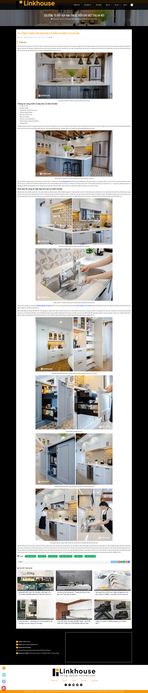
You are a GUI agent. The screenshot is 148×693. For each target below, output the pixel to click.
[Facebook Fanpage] (65, 685)
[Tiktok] (81, 685)
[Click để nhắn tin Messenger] (4, 674)
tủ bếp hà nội (78, 556)
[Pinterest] (77, 685)
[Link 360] (4, 668)
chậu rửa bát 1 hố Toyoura (84, 305)
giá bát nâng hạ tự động (43, 305)
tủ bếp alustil (42, 556)
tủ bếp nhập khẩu (30, 556)
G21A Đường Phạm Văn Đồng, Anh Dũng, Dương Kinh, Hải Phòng (33, 650)
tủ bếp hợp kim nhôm (66, 556)
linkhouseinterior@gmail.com (30, 644)
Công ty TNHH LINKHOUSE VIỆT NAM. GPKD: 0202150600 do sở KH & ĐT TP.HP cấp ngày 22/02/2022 (97, 691)
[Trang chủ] (35, 5)
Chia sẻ (20, 561)
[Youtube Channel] (73, 685)
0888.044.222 (26, 641)
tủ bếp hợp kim (65, 181)
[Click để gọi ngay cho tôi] (3, 688)
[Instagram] (69, 685)
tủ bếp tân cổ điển (90, 556)
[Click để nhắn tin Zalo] (4, 681)
